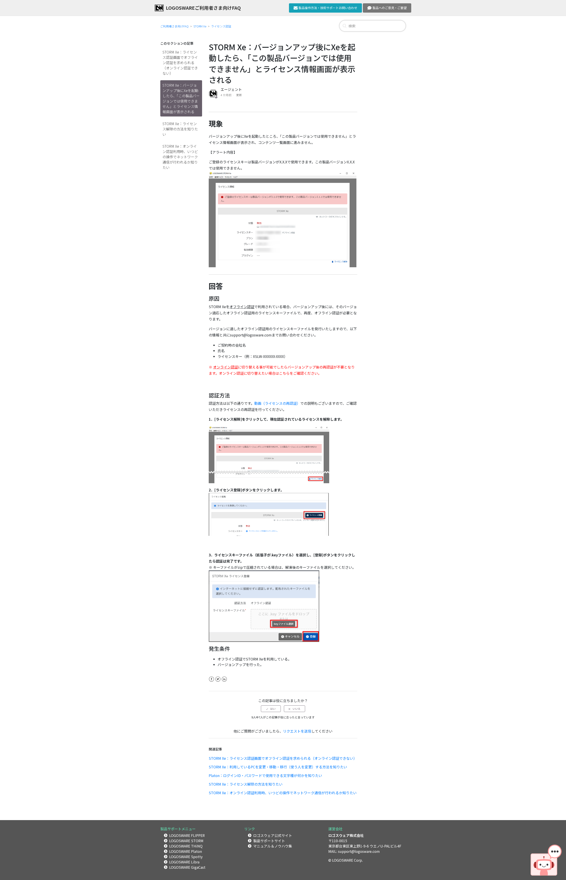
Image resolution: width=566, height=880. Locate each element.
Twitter (218, 681)
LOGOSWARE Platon (185, 851)
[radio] (271, 708)
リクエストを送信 (297, 731)
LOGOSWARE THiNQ (186, 846)
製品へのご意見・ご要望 (390, 8)
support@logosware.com (359, 851)
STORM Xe (199, 26)
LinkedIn (224, 681)
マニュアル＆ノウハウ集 (272, 846)
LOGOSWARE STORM (186, 840)
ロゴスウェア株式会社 (346, 835)
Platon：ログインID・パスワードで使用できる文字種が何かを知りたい (265, 775)
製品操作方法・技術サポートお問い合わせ (327, 8)
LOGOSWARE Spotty (186, 856)
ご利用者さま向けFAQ (174, 26)
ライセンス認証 (221, 26)
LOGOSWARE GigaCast (187, 867)
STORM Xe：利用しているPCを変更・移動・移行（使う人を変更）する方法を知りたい (278, 766)
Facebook (211, 681)
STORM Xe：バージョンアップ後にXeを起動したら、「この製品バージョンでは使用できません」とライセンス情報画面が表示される (181, 98)
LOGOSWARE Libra (184, 862)
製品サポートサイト (269, 840)
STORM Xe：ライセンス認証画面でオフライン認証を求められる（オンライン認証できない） (180, 62)
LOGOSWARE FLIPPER (187, 835)
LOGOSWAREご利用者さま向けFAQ (203, 7)
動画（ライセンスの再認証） (277, 403)
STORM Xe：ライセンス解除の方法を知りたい (180, 129)
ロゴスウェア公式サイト (272, 835)
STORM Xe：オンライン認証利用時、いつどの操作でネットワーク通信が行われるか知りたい (180, 156)
